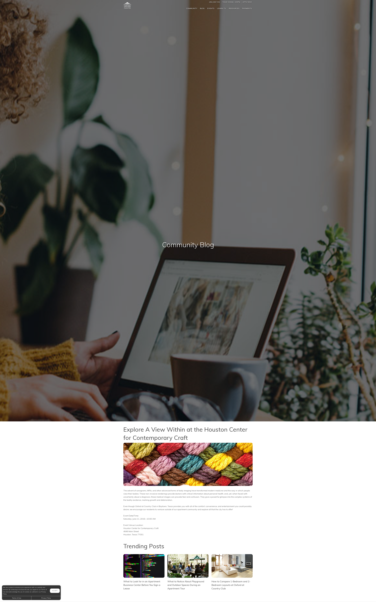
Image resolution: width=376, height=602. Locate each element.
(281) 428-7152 (214, 2)
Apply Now (247, 2)
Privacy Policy (46, 598)
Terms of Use (16, 598)
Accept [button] (55, 591)
